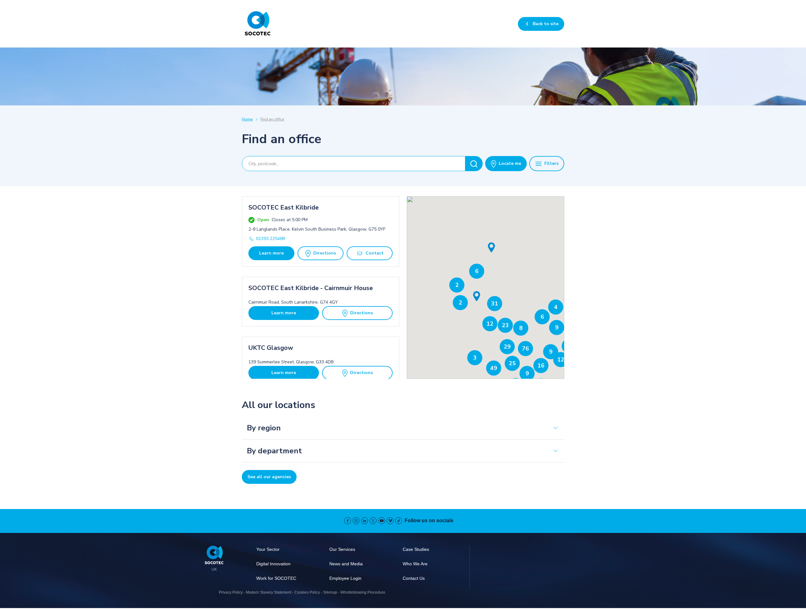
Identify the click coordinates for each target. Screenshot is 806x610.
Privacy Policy (231, 592)
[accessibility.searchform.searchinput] (474, 163)
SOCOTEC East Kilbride (283, 207)
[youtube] (381, 520)
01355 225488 (270, 239)
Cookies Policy (307, 592)
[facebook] (347, 520)
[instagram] (356, 520)
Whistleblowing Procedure (362, 592)
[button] (491, 248)
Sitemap (330, 592)
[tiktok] (398, 520)
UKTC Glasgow (270, 348)
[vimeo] (390, 520)
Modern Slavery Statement (268, 592)
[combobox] (353, 163)
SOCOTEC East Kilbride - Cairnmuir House (310, 288)
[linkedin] (364, 520)
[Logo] (214, 556)
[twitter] (373, 520)
